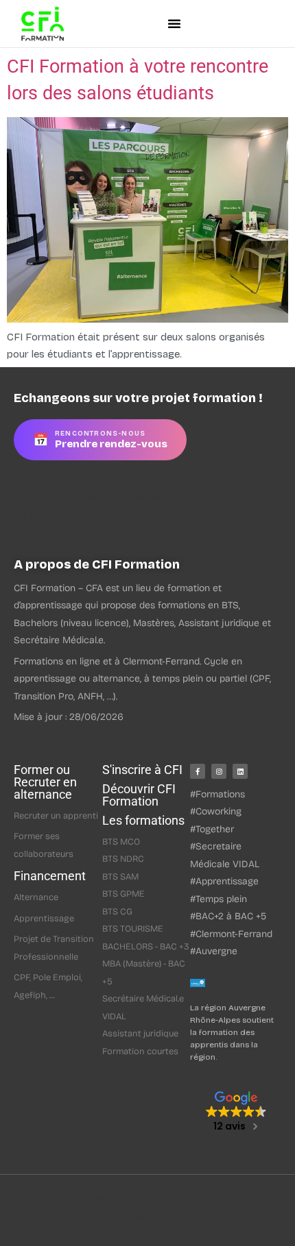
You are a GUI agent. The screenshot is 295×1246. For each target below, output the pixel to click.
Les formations (143, 820)
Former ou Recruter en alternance (45, 781)
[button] (174, 23)
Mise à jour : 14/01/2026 (148, 1217)
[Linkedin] (240, 771)
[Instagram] (218, 771)
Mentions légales (148, 1227)
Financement (50, 876)
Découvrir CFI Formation (139, 795)
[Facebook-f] (197, 771)
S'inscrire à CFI (142, 769)
